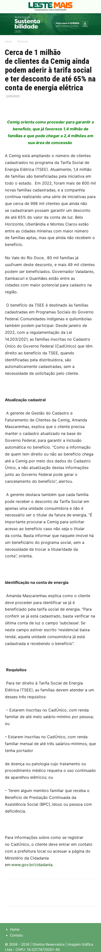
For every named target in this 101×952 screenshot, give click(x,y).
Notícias (22, 41)
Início (8, 41)
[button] (8, 6)
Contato (16, 935)
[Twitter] (21, 107)
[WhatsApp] (32, 107)
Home (14, 929)
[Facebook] (10, 107)
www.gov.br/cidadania (31, 864)
